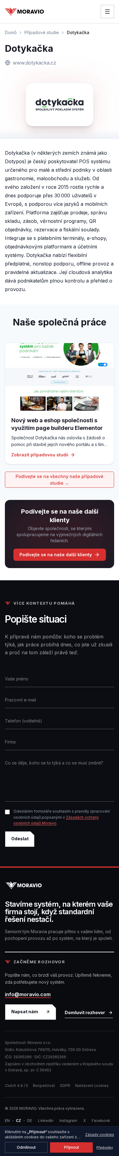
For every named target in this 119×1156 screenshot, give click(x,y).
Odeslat (20, 838)
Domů (10, 32)
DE (29, 1120)
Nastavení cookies (92, 1085)
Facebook (101, 1120)
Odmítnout (26, 1147)
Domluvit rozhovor (85, 1012)
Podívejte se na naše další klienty (56, 554)
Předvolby (104, 1147)
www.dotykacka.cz (34, 63)
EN (7, 1120)
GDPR (65, 1085)
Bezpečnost (44, 1085)
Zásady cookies (99, 1134)
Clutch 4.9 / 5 (16, 1085)
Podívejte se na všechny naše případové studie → (59, 480)
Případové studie (41, 32)
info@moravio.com (28, 994)
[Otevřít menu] (107, 11)
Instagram (68, 1120)
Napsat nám (24, 1011)
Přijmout (71, 1147)
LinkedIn (45, 1120)
